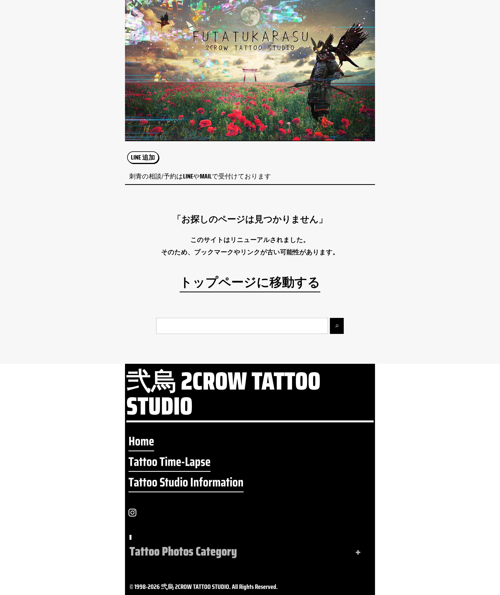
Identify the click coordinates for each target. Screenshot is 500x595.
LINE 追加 (143, 157)
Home (141, 441)
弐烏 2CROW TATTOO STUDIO (223, 395)
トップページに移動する (250, 282)
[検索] (337, 326)
